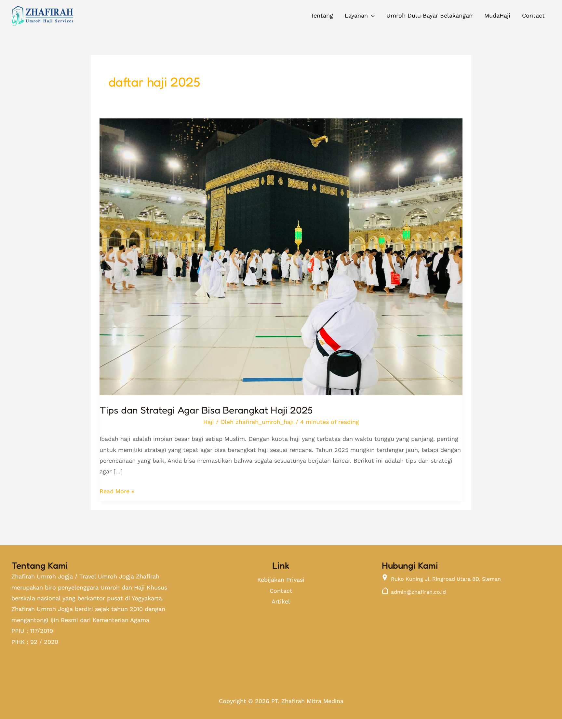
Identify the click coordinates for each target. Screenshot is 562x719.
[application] (371, 15)
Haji (208, 421)
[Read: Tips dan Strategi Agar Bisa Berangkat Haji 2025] (281, 251)
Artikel (281, 601)
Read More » (117, 490)
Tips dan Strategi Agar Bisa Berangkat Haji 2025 (206, 410)
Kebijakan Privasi (280, 579)
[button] (360, 15)
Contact (281, 590)
